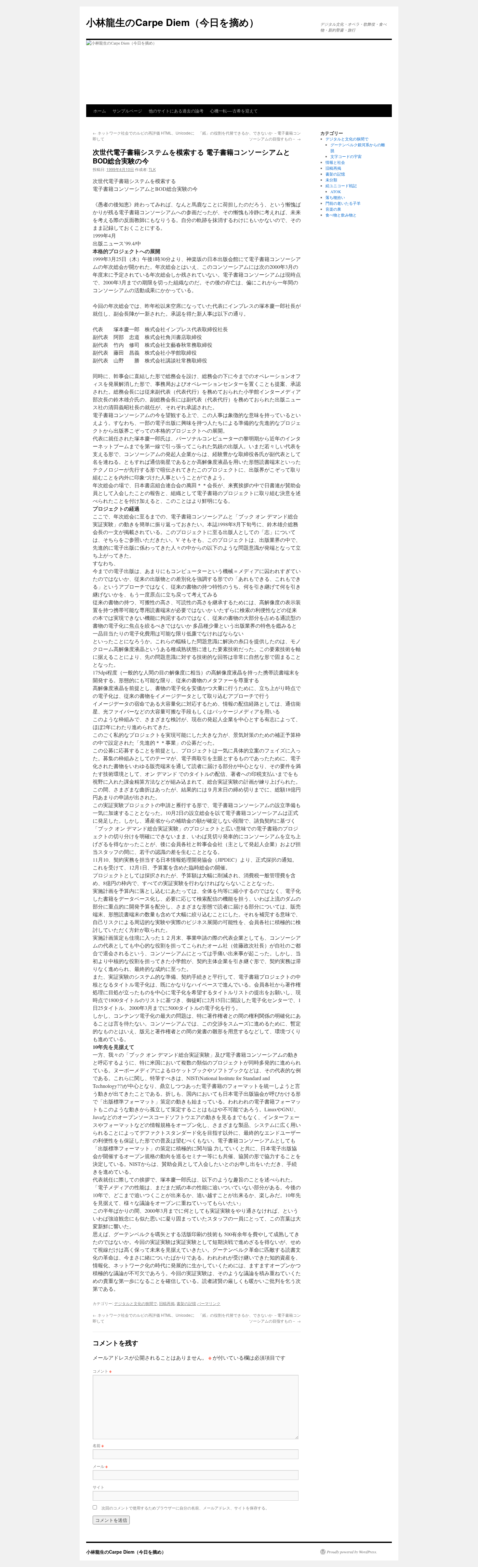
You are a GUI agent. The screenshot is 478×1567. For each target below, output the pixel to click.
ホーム (99, 111)
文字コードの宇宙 (346, 156)
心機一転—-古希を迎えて (234, 111)
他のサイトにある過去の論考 (176, 111)
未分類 (331, 179)
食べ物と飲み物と (341, 214)
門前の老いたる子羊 (343, 203)
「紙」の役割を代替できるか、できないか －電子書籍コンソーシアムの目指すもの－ (249, 135)
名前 (98, 1445)
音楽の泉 (333, 209)
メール (100, 1466)
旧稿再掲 (167, 1303)
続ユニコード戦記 (341, 185)
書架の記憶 (186, 1303)
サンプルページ (127, 111)
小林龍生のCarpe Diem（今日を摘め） (172, 22)
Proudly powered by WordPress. (352, 1551)
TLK (152, 169)
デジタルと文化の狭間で (135, 1303)
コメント (102, 1371)
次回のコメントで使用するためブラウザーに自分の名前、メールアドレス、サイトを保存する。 (185, 1507)
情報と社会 (335, 162)
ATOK (335, 191)
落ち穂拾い (335, 197)
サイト (98, 1487)
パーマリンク (208, 1303)
